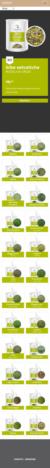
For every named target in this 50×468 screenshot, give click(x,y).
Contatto (18, 459)
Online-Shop (23, 128)
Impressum (30, 459)
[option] (25, 57)
